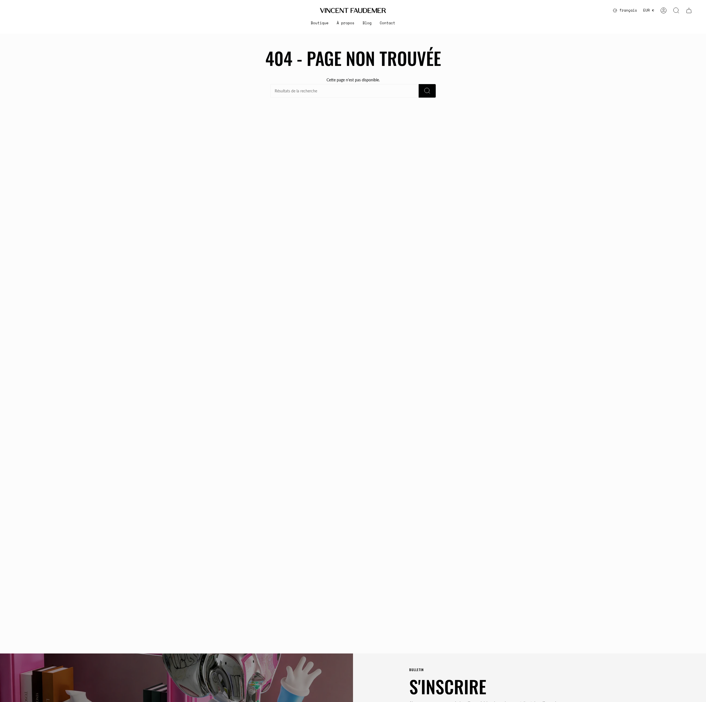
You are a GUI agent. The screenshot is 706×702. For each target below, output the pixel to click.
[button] (320, 23)
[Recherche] (427, 91)
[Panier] (689, 10)
